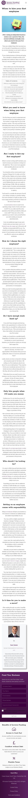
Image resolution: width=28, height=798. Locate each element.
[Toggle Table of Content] (22, 81)
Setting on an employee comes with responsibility (14, 99)
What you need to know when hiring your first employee (14, 84)
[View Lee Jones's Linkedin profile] (14, 640)
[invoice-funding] (10, 2)
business (10, 205)
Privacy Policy (14, 791)
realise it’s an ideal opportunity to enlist (15, 448)
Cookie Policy (14, 787)
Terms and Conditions (14, 795)
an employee (9, 511)
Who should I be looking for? (14, 96)
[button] (26, 2)
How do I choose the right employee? (14, 89)
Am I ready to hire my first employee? (14, 87)
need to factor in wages (12, 561)
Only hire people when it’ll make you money (14, 93)
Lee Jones (14, 645)
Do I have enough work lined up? (14, 91)
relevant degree (7, 476)
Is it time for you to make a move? (14, 102)
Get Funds (14, 716)
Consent (4, 709)
